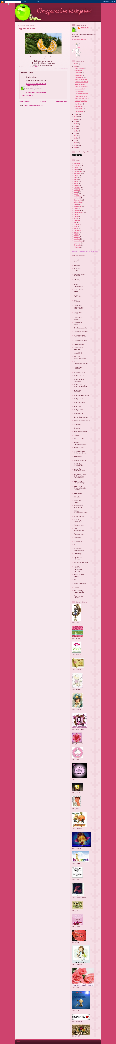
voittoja (76, 214)
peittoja (76, 235)
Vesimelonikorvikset (81, 93)
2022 (75, 114)
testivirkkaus (78, 196)
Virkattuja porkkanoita (82, 98)
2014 (75, 133)
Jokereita (77, 220)
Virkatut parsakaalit (81, 82)
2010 (75, 142)
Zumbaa (76, 216)
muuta (76, 192)
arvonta (76, 224)
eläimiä (76, 167)
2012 (75, 138)
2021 (75, 116)
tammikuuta (79, 111)
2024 (75, 63)
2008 (75, 147)
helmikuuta (79, 108)
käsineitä (77, 198)
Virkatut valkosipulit (81, 86)
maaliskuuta (79, 106)
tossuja (76, 183)
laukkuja (76, 232)
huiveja (76, 181)
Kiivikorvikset (79, 91)
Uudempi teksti (24, 101)
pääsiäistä (77, 190)
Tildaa (76, 208)
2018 (75, 124)
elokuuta (78, 72)
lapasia (76, 194)
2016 (75, 128)
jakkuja (76, 218)
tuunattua (77, 239)
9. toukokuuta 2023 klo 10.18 (36, 92)
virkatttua (77, 247)
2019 (75, 121)
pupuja (76, 179)
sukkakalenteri (78, 212)
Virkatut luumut (80, 84)
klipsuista (77, 210)
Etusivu (43, 101)
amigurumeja (78, 171)
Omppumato (30, 85)
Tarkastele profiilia (80, 39)
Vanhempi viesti (61, 101)
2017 (75, 126)
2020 (75, 119)
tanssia (76, 228)
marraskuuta (79, 68)
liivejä (75, 226)
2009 (75, 145)
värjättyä (77, 237)
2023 (75, 66)
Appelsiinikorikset (81, 96)
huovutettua (77, 206)
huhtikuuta (79, 104)
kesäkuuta (79, 75)
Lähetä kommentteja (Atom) (33, 105)
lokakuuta (78, 70)
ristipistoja (77, 245)
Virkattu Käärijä (80, 89)
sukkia (76, 169)
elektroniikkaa (78, 241)
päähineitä (77, 173)
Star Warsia (77, 230)
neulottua (77, 163)
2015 (75, 131)
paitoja (76, 204)
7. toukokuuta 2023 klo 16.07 (36, 84)
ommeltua (77, 187)
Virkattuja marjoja (81, 101)
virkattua (65, 68)
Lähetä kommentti (27, 95)
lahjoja (76, 177)
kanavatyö (77, 243)
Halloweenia (78, 200)
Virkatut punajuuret (81, 79)
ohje (75, 222)
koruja (61, 68)
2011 (75, 140)
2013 (75, 135)
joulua (76, 175)
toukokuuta (79, 77)
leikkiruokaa (78, 202)
